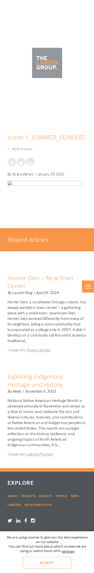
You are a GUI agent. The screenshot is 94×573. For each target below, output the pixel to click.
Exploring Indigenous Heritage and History (35, 380)
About (13, 496)
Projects (28, 496)
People (62, 496)
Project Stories (38, 349)
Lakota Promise (39, 454)
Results (46, 496)
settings (68, 551)
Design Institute (38, 505)
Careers (14, 505)
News (75, 496)
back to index (21, 148)
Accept (47, 562)
